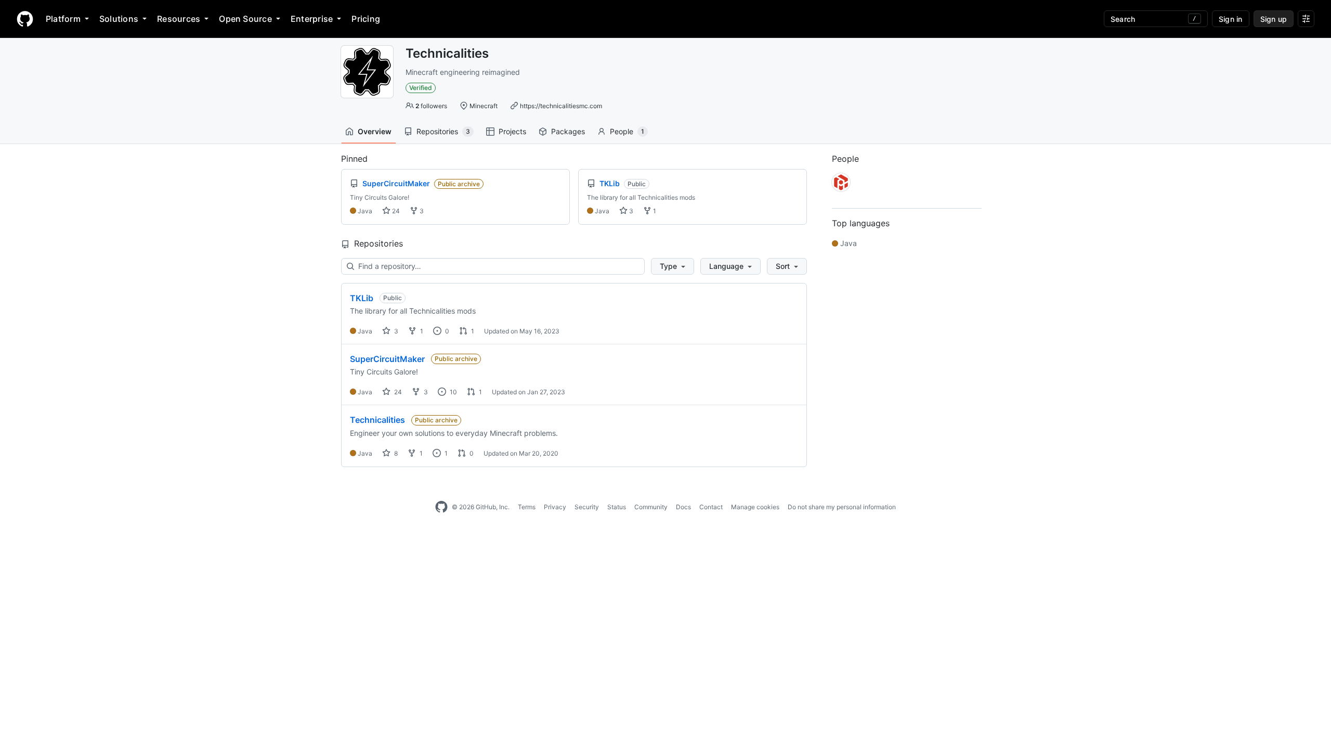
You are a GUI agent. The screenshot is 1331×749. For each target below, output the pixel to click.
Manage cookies (755, 507)
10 (452, 392)
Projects (512, 131)
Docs (683, 507)
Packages (568, 131)
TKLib (361, 298)
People (627, 131)
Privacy (555, 507)
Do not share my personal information (842, 507)
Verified (420, 88)
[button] (672, 266)
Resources (178, 19)
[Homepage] (25, 18)
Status (616, 507)
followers (431, 106)
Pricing (365, 19)
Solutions (118, 19)
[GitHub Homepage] (441, 507)
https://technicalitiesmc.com (561, 106)
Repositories (443, 131)
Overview (375, 131)
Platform (63, 19)
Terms (527, 507)
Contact (711, 507)
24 (395, 211)
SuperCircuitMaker (387, 359)
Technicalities (377, 420)
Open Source (245, 19)
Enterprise (312, 19)
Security (587, 507)
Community (651, 507)
